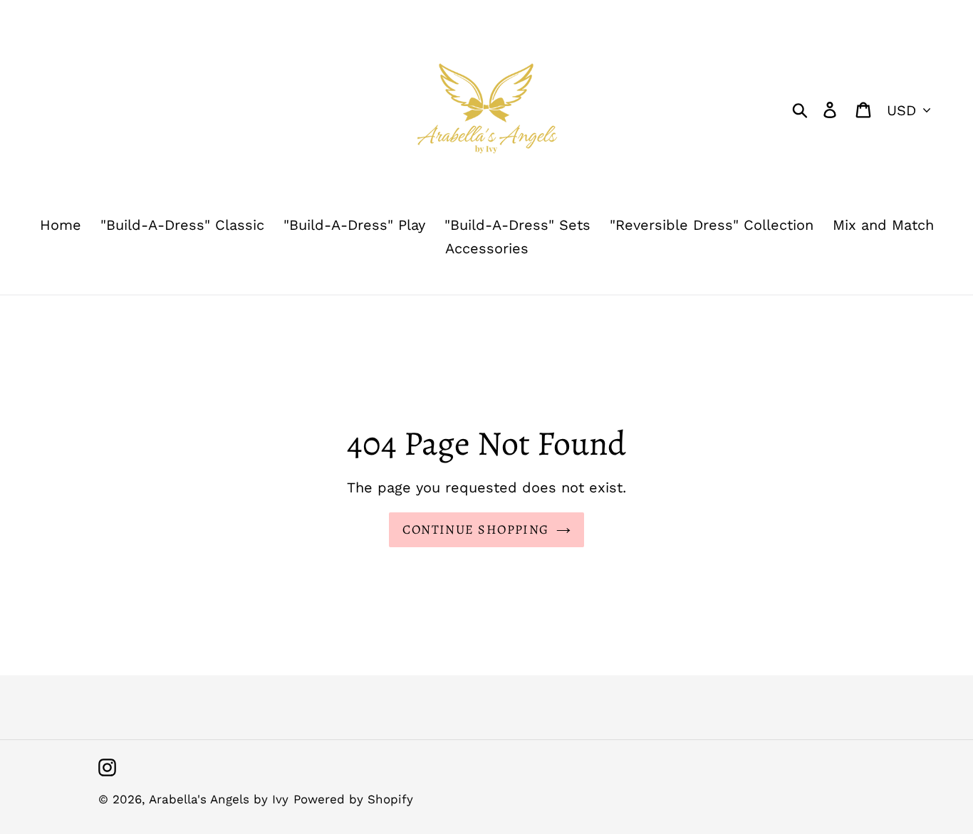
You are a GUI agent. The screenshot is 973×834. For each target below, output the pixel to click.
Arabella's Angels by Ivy (218, 799)
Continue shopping (475, 529)
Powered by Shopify (353, 799)
